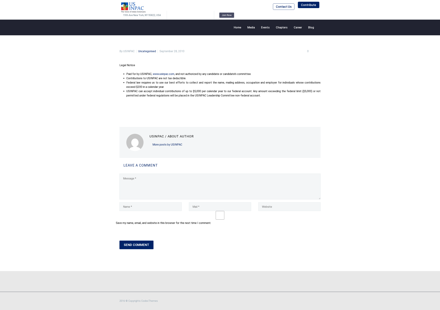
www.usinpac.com (163, 74)
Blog (311, 27)
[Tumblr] (142, 109)
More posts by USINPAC (167, 144)
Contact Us (284, 6)
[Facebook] (121, 109)
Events (265, 27)
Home (237, 27)
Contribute (308, 5)
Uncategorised (147, 51)
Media (251, 27)
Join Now (227, 15)
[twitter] (185, 15)
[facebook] (174, 15)
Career (298, 27)
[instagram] (190, 15)
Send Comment (136, 245)
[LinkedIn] (147, 109)
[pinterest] (195, 15)
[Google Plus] (132, 109)
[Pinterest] (137, 109)
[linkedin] (179, 15)
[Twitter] (126, 109)
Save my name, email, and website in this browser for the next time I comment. (163, 223)
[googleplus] (200, 15)
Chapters (282, 27)
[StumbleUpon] (152, 109)
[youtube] (205, 15)
